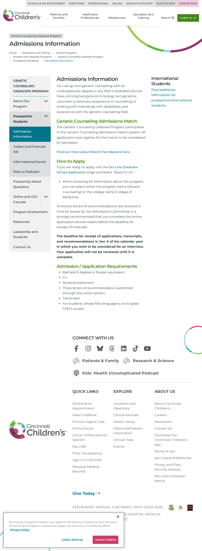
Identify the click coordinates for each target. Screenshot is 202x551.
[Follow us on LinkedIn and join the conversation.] (124, 348)
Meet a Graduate (26, 172)
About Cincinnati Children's (167, 406)
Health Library (124, 422)
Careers (160, 415)
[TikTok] (135, 348)
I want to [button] (185, 18)
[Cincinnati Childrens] (37, 429)
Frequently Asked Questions (27, 184)
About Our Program (21, 103)
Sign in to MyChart (139, 3)
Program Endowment (30, 212)
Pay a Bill (79, 446)
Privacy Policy (20, 529)
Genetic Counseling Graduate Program (30, 86)
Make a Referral (84, 415)
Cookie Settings (72, 539)
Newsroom (163, 422)
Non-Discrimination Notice (169, 478)
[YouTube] (147, 348)
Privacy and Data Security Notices (167, 467)
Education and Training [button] (143, 16)
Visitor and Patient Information (128, 431)
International (98, 3)
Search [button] (166, 18)
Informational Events (29, 162)
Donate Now (188, 3)
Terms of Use (164, 451)
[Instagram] (88, 348)
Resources (21, 222)
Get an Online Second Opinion (89, 437)
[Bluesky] (100, 348)
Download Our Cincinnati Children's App (170, 439)
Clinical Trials (123, 440)
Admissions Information (22, 134)
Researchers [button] (117, 18)
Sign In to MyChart (87, 460)
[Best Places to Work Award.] (180, 514)
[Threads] (112, 348)
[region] (63, 530)
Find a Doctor (83, 428)
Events (118, 446)
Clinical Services (125, 415)
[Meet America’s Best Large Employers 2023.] (190, 514)
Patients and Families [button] (59, 16)
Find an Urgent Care (88, 422)
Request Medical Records (85, 469)
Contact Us (22, 247)
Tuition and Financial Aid (29, 149)
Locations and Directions (124, 406)
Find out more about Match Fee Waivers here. (93, 152)
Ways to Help (166, 3)
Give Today (83, 493)
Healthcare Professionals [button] (90, 16)
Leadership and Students (25, 234)
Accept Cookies (105, 539)
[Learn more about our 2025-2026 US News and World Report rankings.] (171, 514)
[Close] (118, 516)
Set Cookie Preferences (172, 458)
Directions (76, 3)
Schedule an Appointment (46, 3)
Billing (118, 3)
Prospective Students (22, 118)
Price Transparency (87, 453)
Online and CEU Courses (25, 199)
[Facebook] (76, 348)
